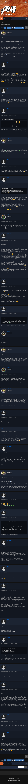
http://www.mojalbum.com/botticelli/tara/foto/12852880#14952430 (14, 483)
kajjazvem (9, 233)
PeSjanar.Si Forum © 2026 (14, 780)
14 (19, 27)
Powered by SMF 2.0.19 (8, 777)
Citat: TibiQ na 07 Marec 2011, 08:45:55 (8, 648)
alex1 (8, 584)
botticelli (9, 31)
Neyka (8, 214)
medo (8, 177)
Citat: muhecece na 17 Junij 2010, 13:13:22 (9, 521)
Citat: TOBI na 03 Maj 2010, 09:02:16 (8, 119)
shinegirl (4, 24)
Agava (8, 637)
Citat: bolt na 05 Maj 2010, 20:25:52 (8, 188)
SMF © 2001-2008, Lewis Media (18, 777)
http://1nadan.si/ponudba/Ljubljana (8, 631)
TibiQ (8, 619)
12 (14, 27)
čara (8, 665)
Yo (2, 428)
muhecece (9, 446)
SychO (18, 778)
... (6, 27)
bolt (7, 62)
